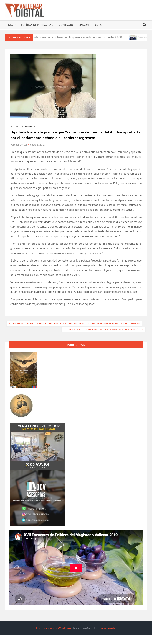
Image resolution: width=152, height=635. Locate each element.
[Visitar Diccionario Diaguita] (23, 369)
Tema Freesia (107, 628)
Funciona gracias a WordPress (53, 628)
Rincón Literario (90, 24)
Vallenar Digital (18, 144)
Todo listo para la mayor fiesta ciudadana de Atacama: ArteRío (101, 329)
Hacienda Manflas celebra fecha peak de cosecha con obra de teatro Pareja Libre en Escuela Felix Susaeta (76, 323)
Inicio (11, 24)
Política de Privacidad (37, 24)
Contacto (66, 24)
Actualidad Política (22, 126)
